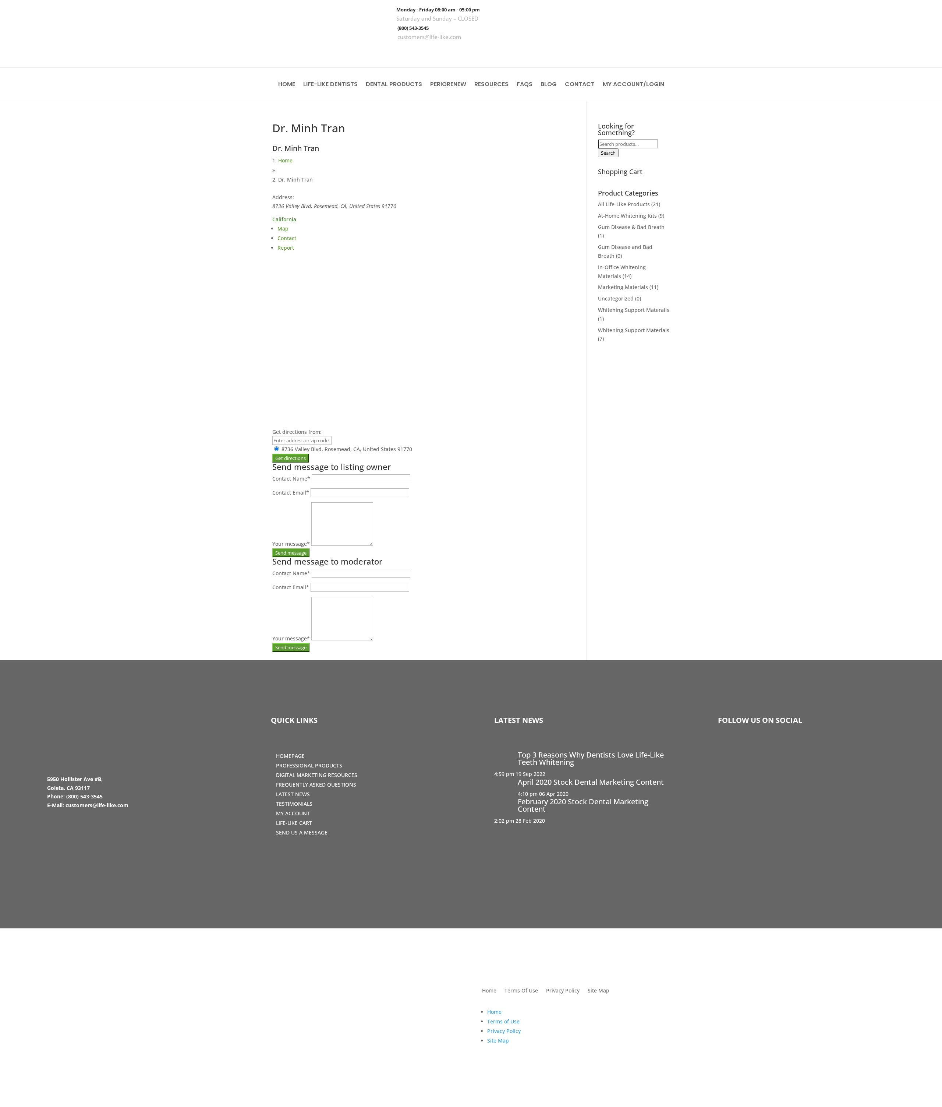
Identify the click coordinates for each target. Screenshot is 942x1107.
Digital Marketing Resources (316, 775)
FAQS (524, 85)
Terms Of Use (521, 991)
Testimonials (294, 803)
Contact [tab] (286, 238)
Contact (580, 85)
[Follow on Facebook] (879, 51)
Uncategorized (616, 298)
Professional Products (309, 765)
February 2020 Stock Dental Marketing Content (583, 805)
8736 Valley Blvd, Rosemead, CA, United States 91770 (346, 449)
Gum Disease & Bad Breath (631, 227)
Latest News (293, 794)
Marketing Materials (623, 287)
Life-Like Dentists (330, 85)
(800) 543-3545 (413, 28)
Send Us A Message (301, 832)
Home (286, 85)
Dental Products (394, 85)
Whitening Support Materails (633, 309)
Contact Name (291, 478)
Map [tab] (282, 228)
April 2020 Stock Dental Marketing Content (591, 782)
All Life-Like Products (624, 204)
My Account (293, 813)
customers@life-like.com (429, 37)
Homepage (290, 755)
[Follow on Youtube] (922, 51)
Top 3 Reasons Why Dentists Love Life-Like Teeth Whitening (591, 758)
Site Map (598, 991)
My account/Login (633, 85)
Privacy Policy (563, 991)
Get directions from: (297, 431)
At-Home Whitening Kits (627, 215)
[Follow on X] (900, 51)
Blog (549, 85)
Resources (491, 85)
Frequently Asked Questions (316, 784)
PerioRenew (448, 85)
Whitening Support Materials (633, 330)
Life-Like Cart (294, 822)
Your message (291, 543)
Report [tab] (285, 247)
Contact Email (290, 492)
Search (608, 153)
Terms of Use (503, 1021)
